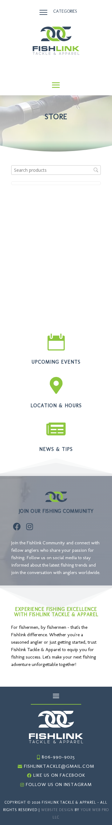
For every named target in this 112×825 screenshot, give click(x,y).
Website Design (57, 810)
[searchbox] (56, 170)
